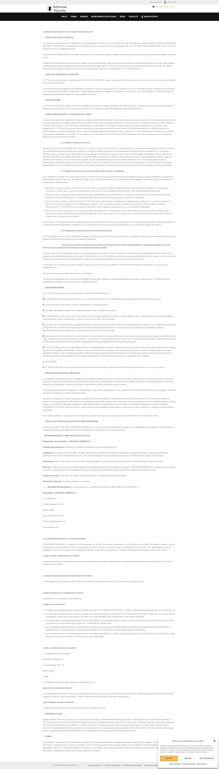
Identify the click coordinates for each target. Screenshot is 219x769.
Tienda (73, 16)
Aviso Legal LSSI (202, 764)
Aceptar (169, 758)
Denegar (187, 758)
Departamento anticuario (103, 16)
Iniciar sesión (171, 2)
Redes (122, 16)
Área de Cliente (155, 2)
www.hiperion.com (70, 455)
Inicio (64, 16)
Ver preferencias (206, 758)
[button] (214, 741)
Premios (84, 16)
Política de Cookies (175, 764)
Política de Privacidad (189, 764)
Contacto (133, 16)
